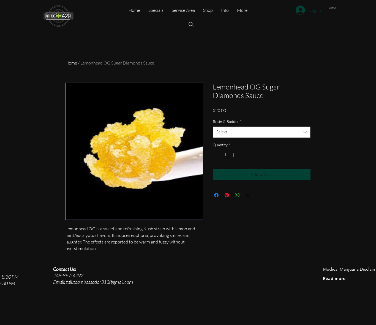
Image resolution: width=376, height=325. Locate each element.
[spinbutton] (225, 155)
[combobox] (261, 132)
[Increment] (233, 155)
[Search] (191, 24)
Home (71, 63)
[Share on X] (247, 195)
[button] (346, 8)
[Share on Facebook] (216, 195)
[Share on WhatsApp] (237, 195)
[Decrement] (217, 155)
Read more (334, 278)
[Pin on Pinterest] (227, 195)
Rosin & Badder (227, 121)
